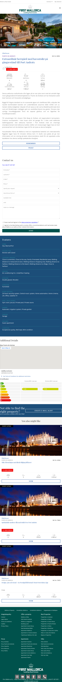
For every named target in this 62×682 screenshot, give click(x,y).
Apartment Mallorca (26, 630)
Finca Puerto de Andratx (7, 644)
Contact (3, 617)
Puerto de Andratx (8, 56)
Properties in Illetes (46, 626)
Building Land (25, 624)
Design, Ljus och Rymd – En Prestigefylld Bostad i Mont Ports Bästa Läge (25, 583)
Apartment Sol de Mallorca (28, 653)
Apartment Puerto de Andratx (29, 644)
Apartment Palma (26, 657)
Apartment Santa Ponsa (27, 626)
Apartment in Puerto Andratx (29, 633)
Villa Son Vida (44, 655)
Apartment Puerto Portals (28, 648)
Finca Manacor (5, 648)
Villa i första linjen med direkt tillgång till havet (16, 462)
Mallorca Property (9, 610)
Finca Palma (4, 650)
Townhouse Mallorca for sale (29, 635)
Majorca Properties (46, 635)
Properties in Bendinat (47, 628)
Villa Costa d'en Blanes (47, 648)
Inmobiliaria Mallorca (35, 610)
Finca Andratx (5, 641)
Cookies (3, 624)
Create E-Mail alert (43, 411)
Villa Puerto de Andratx (47, 644)
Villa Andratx (44, 641)
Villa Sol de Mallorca (46, 653)
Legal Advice (4, 619)
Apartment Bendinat (26, 646)
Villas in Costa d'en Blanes (48, 633)
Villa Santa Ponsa (45, 650)
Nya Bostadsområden (27, 628)
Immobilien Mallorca (22, 610)
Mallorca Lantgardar (26, 621)
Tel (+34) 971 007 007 (8, 165)
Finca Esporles (5, 646)
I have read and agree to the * (21, 222)
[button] (27, 47)
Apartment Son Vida (26, 655)
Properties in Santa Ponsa (48, 621)
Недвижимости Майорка (50, 610)
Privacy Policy (4, 626)
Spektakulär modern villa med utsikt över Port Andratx (19, 522)
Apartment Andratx (26, 641)
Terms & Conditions (6, 621)
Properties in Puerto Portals (48, 624)
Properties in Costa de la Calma (49, 630)
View (31, 481)
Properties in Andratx (46, 617)
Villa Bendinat (44, 646)
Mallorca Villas (25, 617)
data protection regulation (29, 222)
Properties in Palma (46, 619)
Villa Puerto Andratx (26, 619)
